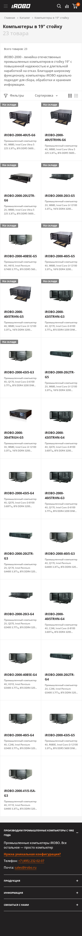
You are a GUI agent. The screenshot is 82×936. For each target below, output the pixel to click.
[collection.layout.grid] (70, 95)
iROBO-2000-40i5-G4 (19, 735)
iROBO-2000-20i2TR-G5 (60, 374)
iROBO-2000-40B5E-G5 (20, 256)
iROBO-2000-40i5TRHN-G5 (14, 314)
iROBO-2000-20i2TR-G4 (60, 677)
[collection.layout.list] (76, 95)
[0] (75, 6)
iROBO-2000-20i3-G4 (19, 614)
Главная (9, 18)
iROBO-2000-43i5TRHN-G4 (54, 435)
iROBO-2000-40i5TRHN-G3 (54, 495)
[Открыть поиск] (59, 6)
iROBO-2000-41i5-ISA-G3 (20, 793)
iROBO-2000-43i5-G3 (19, 372)
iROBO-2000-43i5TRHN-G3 (54, 314)
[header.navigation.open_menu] (6, 6)
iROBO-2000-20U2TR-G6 (19, 198)
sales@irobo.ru (25, 867)
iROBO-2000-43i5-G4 (19, 493)
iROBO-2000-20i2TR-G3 (19, 555)
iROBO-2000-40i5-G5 (60, 256)
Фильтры (17, 95)
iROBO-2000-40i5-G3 (60, 553)
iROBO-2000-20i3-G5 (60, 196)
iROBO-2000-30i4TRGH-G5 (13, 435)
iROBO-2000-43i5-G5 (60, 735)
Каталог (25, 18)
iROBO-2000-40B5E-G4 (20, 675)
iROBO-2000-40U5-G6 (19, 135)
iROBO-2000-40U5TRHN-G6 (55, 137)
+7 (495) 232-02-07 (31, 861)
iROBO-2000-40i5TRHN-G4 (54, 616)
